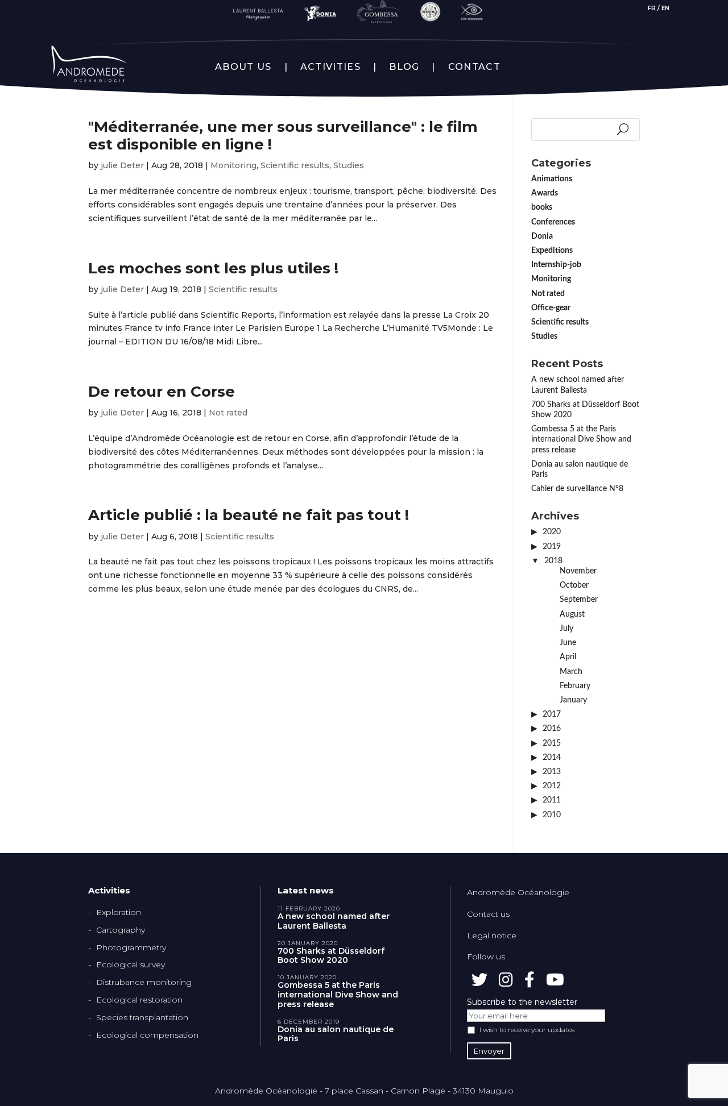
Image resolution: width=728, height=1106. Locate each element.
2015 (552, 743)
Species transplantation (142, 1017)
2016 (552, 729)
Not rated (228, 413)
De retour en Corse (161, 391)
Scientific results (294, 165)
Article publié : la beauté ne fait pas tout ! (248, 515)
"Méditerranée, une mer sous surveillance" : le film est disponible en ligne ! (283, 135)
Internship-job (556, 265)
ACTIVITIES (330, 67)
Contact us (488, 914)
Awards (544, 193)
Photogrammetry (131, 947)
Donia (542, 236)
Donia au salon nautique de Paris (336, 1034)
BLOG (404, 67)
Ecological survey (130, 964)
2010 (552, 815)
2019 (552, 547)
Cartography (120, 930)
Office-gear (550, 308)
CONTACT (474, 67)
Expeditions (552, 251)
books (541, 207)
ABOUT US (243, 67)
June (568, 643)
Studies (348, 165)
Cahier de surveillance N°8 (577, 489)
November (578, 571)
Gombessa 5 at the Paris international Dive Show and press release (581, 439)
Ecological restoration (139, 1000)
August (572, 614)
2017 (552, 714)
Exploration (118, 912)
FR (652, 8)
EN (665, 8)
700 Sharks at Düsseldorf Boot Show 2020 (331, 956)
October (574, 585)
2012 (552, 786)
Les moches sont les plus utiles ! (213, 268)
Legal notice (491, 935)
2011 (552, 800)
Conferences (553, 222)
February (575, 686)
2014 (552, 758)
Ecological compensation (147, 1035)
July (566, 629)
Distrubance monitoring (144, 982)
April (568, 657)
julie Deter (122, 165)
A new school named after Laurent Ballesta (334, 921)
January (573, 700)
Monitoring (233, 165)
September (579, 600)
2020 (552, 532)
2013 (552, 772)
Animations (551, 179)
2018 (553, 561)
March (571, 672)
